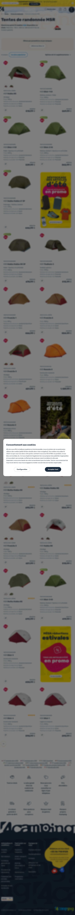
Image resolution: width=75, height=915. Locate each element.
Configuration (22, 469)
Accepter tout (53, 469)
